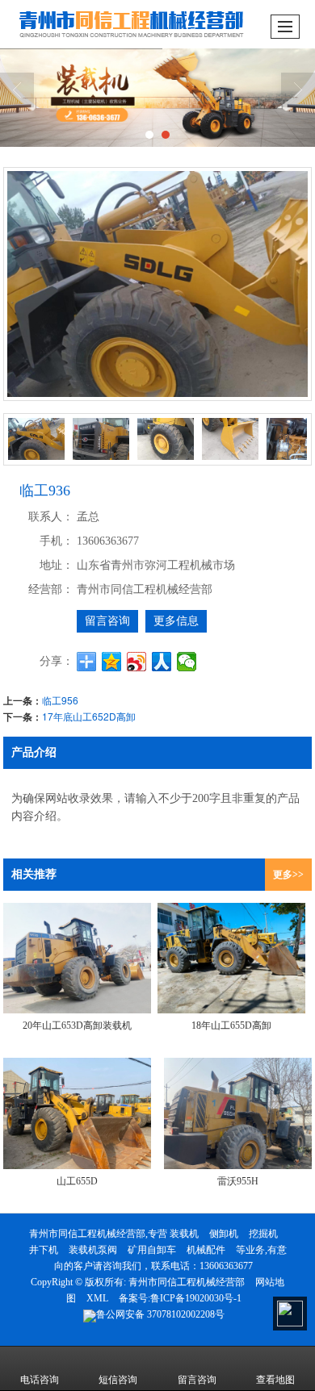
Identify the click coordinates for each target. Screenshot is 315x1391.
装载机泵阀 (93, 1249)
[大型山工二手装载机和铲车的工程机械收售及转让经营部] (157, 97)
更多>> (288, 874)
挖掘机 (263, 1233)
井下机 (43, 1249)
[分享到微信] (187, 661)
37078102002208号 (160, 1314)
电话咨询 (39, 1379)
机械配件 (206, 1249)
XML (97, 1298)
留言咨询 (107, 621)
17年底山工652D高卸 (89, 716)
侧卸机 (223, 1233)
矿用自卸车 (152, 1249)
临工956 (60, 700)
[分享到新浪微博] (137, 661)
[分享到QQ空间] (112, 661)
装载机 (184, 1233)
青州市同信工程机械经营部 (186, 1282)
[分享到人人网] (162, 661)
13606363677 (226, 1266)
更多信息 (176, 621)
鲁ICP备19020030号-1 (196, 1298)
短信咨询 (118, 1379)
